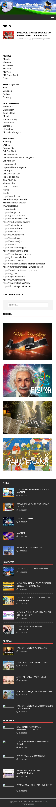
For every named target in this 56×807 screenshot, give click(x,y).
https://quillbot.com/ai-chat (15, 250)
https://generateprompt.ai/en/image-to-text (23, 266)
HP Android (8, 129)
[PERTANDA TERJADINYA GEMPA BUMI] (8, 697)
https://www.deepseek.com (15, 218)
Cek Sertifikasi (9, 151)
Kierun (6, 189)
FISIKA (6, 483)
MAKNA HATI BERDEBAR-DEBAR (32, 662)
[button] (52, 17)
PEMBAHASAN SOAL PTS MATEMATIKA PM (28, 771)
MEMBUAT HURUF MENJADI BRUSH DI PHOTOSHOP (34, 613)
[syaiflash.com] (28, 12)
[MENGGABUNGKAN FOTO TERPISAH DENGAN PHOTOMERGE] (8, 589)
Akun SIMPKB (9, 180)
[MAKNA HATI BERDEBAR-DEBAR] (8, 668)
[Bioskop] (27, 358)
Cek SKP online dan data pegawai (18, 157)
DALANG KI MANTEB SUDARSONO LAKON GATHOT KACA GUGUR (34, 34)
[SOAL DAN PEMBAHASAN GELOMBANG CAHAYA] (8, 732)
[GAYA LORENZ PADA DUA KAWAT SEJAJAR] (8, 510)
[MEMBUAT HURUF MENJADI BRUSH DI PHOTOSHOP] (8, 618)
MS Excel (7, 68)
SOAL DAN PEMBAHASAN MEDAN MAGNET (33, 490)
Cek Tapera (8, 170)
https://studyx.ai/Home (13, 260)
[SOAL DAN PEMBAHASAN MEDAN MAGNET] (8, 495)
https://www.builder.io (13, 228)
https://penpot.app (11, 238)
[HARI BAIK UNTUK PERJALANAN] (8, 653)
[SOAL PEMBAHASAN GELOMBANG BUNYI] (8, 747)
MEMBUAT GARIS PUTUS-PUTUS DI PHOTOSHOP (33, 599)
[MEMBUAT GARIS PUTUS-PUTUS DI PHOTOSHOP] (8, 603)
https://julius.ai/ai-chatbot (14, 257)
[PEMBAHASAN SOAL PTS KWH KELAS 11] (8, 790)
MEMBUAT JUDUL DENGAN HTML (33, 568)
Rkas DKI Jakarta (10, 186)
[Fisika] (27, 395)
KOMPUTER (8, 562)
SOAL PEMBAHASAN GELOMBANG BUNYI (33, 742)
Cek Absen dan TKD (12, 154)
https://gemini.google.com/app (17, 254)
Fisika (5, 78)
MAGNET (21, 533)
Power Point (8, 122)
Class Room (8, 109)
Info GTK (7, 193)
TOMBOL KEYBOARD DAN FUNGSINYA (29, 628)
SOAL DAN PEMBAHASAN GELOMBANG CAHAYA (29, 728)
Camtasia (7, 125)
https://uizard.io (10, 244)
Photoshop (8, 62)
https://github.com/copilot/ (15, 215)
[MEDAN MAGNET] (8, 524)
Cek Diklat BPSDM (11, 173)
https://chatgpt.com (12, 212)
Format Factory (10, 119)
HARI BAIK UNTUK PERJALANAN (32, 647)
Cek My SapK (9, 160)
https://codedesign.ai (12, 225)
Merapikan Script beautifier (15, 199)
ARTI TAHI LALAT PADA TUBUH (32, 676)
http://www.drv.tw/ (11, 196)
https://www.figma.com (14, 234)
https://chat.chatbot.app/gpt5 (16, 283)
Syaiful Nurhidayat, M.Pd (41, 38)
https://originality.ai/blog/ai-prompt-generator (24, 263)
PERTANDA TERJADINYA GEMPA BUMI (35, 691)
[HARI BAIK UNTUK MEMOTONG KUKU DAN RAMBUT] (8, 711)
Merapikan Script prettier (14, 202)
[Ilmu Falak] (27, 469)
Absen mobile (9, 183)
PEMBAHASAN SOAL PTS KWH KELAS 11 (34, 786)
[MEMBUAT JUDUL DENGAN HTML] (8, 574)
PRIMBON (7, 641)
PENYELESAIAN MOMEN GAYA (31, 756)
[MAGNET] (8, 539)
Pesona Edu (8, 148)
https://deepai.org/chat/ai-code (17, 286)
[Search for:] (28, 304)
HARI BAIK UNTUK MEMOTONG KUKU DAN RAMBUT (35, 707)
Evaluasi (6, 94)
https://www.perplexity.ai (14, 279)
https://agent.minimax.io (14, 276)
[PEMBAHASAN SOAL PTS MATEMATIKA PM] (8, 776)
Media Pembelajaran (12, 132)
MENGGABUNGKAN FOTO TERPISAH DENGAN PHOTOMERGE (34, 584)
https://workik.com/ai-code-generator (20, 270)
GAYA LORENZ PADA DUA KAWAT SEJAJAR (33, 505)
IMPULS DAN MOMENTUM (29, 547)
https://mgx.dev (10, 273)
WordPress (8, 65)
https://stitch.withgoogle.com (16, 222)
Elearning (7, 97)
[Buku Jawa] (27, 432)
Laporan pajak (9, 164)
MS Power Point (10, 75)
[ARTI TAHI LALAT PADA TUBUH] (8, 682)
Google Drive (9, 113)
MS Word (7, 71)
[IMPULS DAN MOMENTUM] (8, 553)
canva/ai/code (9, 209)
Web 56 (6, 144)
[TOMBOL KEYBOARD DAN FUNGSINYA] (8, 632)
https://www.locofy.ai (12, 241)
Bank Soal (7, 90)
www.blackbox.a (10, 205)
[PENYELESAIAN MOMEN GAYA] (8, 761)
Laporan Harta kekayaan (14, 167)
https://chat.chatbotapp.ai (15, 247)
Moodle (6, 59)
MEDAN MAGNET (25, 518)
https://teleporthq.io (12, 231)
